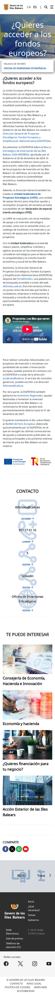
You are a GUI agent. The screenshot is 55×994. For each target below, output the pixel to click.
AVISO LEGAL (34, 983)
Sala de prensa (14, 938)
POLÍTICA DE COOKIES (17, 987)
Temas (31, 915)
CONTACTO (16, 983)
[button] (50, 876)
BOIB (21, 876)
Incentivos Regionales (30, 395)
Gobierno (33, 920)
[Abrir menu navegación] (51, 7)
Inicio (31, 901)
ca (29, 7)
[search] (46, 7)
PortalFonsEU (25, 279)
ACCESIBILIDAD (26, 991)
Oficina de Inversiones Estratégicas (25, 68)
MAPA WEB (40, 987)
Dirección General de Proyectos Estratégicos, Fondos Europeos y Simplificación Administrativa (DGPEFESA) (26, 137)
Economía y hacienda (21, 723)
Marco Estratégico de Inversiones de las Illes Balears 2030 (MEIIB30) (27, 150)
